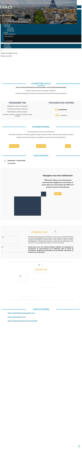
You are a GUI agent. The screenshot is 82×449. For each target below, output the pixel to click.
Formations (10, 29)
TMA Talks (10, 28)
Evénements (10, 31)
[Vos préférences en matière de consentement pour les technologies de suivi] (79, 446)
